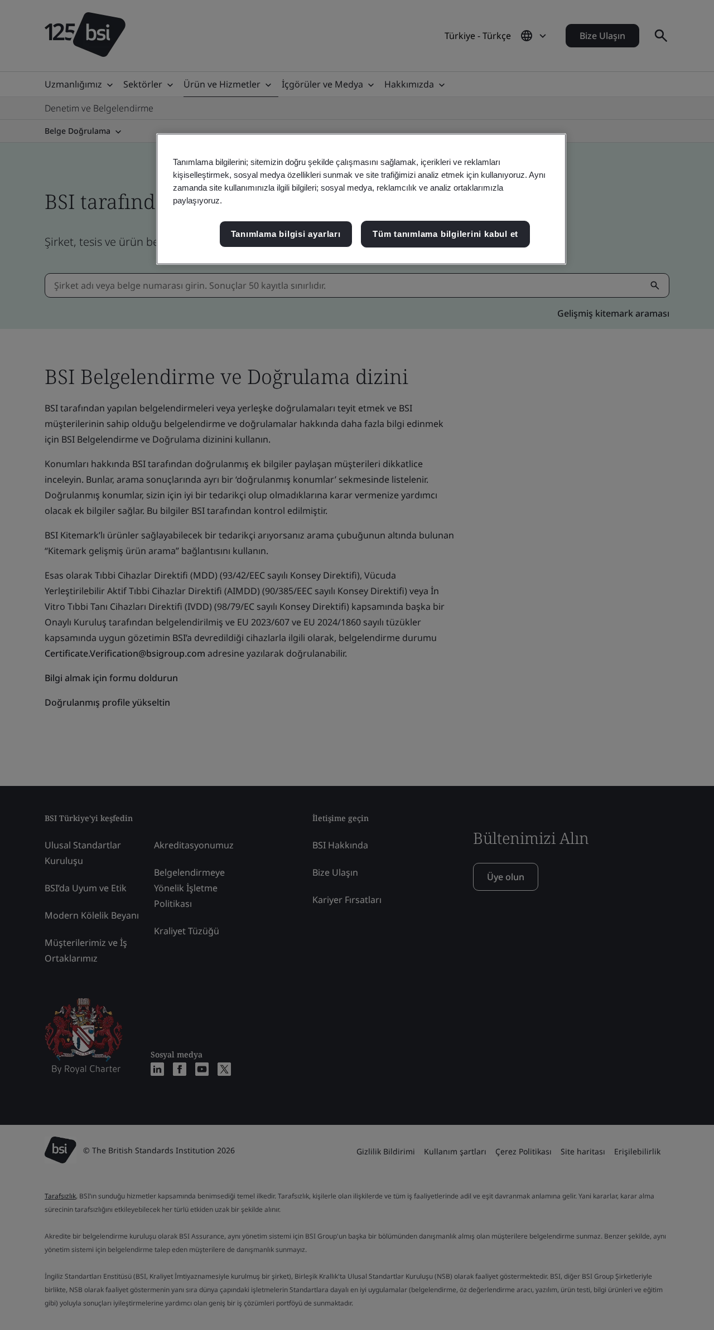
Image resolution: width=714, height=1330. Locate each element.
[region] (361, 199)
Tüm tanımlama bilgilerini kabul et (445, 234)
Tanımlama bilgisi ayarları (286, 234)
